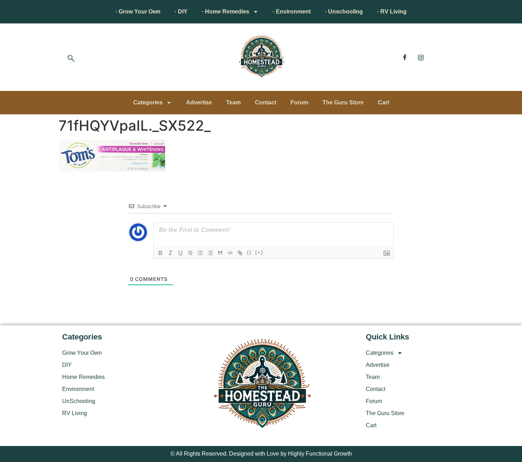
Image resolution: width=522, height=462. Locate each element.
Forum (299, 102)
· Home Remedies (225, 12)
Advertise (199, 102)
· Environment (292, 12)
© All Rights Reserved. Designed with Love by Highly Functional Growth (261, 454)
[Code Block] (230, 253)
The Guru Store (343, 102)
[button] (71, 59)
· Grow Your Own (138, 12)
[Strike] (190, 253)
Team (233, 102)
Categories (148, 102)
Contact (265, 102)
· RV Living (392, 12)
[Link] (240, 253)
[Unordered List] (210, 253)
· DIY (181, 12)
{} (249, 252)
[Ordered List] (200, 253)
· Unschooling (344, 12)
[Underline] (180, 253)
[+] (259, 252)
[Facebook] (404, 57)
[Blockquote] (220, 253)
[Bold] (160, 253)
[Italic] (170, 253)
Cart (383, 102)
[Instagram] (420, 57)
